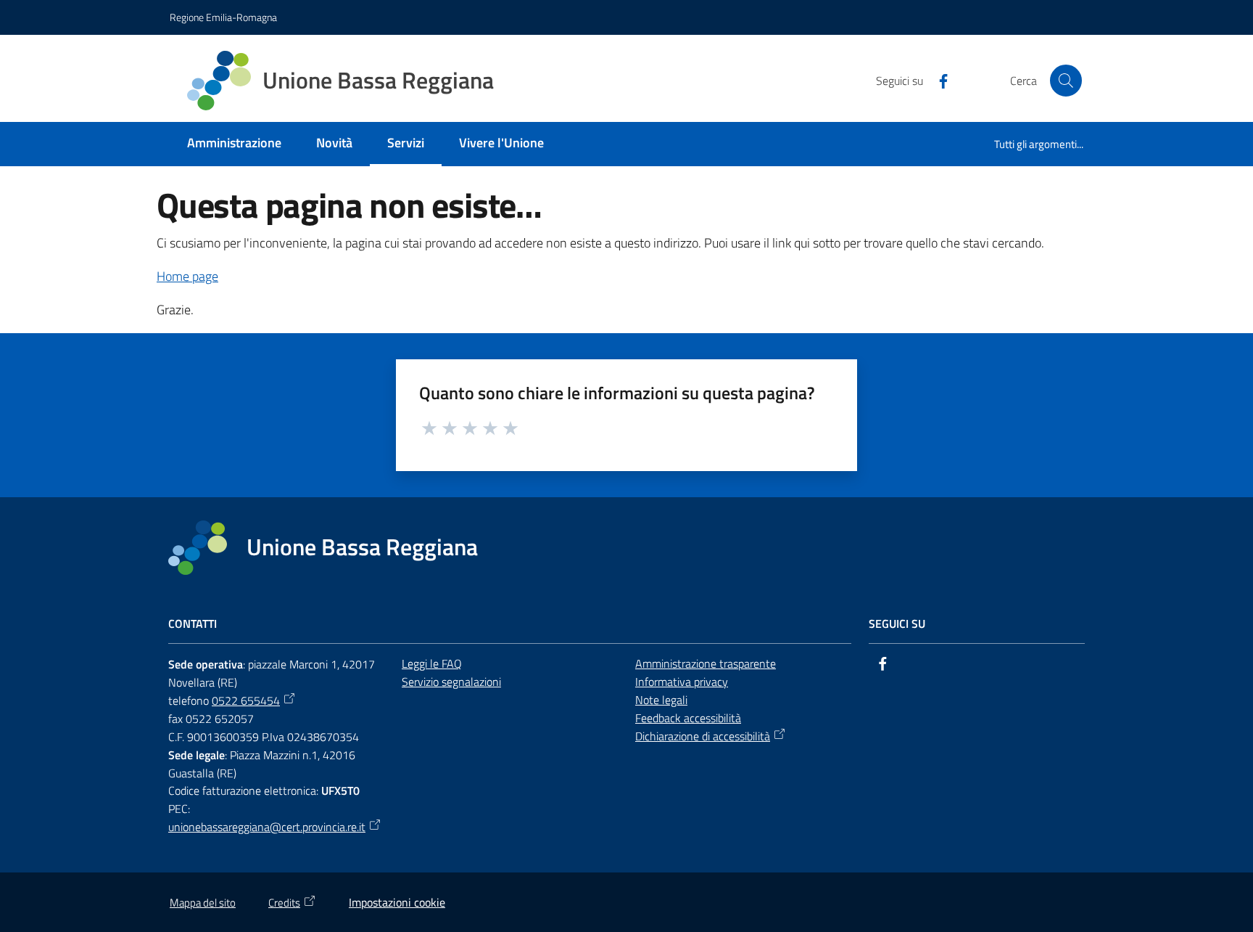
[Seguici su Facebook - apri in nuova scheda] (937, 80)
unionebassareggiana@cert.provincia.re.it (266, 826)
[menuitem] (234, 144)
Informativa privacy (681, 681)
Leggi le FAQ (432, 663)
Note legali (661, 699)
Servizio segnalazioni (451, 681)
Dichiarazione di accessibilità (702, 736)
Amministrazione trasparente (705, 663)
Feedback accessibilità (688, 718)
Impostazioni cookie (397, 902)
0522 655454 (246, 700)
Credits (284, 902)
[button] (1066, 80)
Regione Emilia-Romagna (223, 17)
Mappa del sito (203, 902)
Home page (187, 276)
